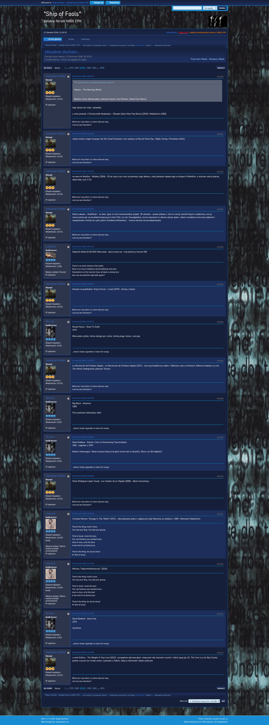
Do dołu (48, 68)
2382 (89, 68)
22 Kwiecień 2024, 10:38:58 (83, 514)
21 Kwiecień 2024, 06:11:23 (83, 209)
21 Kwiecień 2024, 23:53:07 (83, 437)
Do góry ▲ (224, 719)
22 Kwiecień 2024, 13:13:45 (83, 613)
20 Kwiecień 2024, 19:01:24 (83, 171)
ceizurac (51, 513)
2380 (76, 68)
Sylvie (148, 45)
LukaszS (51, 246)
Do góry (48, 688)
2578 (102, 68)
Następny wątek (216, 59)
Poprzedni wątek (199, 59)
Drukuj (221, 68)
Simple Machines (62, 719)
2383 (94, 68)
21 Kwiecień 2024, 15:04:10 (83, 284)
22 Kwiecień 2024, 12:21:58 (83, 563)
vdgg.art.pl (183, 32)
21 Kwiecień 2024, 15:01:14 (83, 247)
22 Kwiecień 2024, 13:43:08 (83, 652)
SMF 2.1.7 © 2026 (48, 719)
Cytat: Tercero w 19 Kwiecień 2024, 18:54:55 (95, 83)
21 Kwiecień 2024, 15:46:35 (83, 322)
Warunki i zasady (211, 719)
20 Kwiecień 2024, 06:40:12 (83, 76)
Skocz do (183, 701)
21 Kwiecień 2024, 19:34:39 (83, 398)
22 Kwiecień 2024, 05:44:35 (83, 476)
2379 (71, 68)
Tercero (50, 321)
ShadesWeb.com (62, 722)
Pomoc (201, 719)
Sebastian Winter (56, 76)
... (67, 68)
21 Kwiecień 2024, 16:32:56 (83, 360)
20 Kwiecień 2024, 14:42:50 (83, 134)
